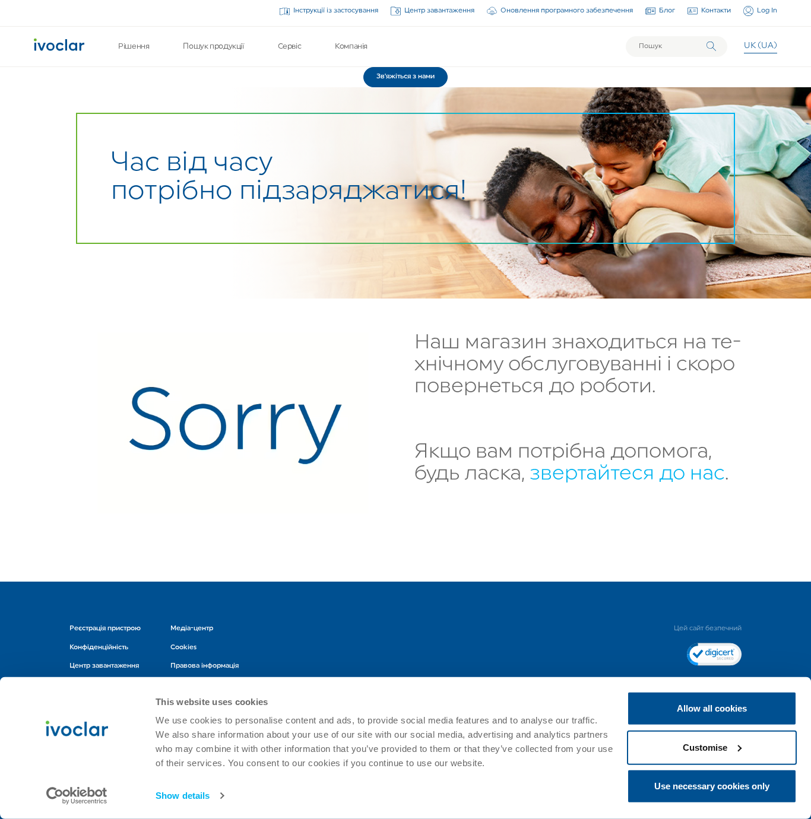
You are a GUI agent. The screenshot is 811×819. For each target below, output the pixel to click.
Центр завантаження (439, 10)
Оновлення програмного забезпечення (566, 10)
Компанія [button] (351, 46)
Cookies (183, 647)
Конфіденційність (98, 647)
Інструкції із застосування (335, 10)
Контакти (716, 10)
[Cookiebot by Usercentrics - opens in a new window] (77, 796)
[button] (405, 77)
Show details (183, 796)
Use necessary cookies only (711, 786)
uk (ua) (760, 46)
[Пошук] (711, 46)
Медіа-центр (191, 628)
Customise (705, 747)
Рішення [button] (133, 46)
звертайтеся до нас (627, 474)
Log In (767, 10)
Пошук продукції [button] (213, 46)
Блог (667, 10)
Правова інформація (204, 665)
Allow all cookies (712, 708)
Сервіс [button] (290, 46)
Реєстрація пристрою (105, 628)
